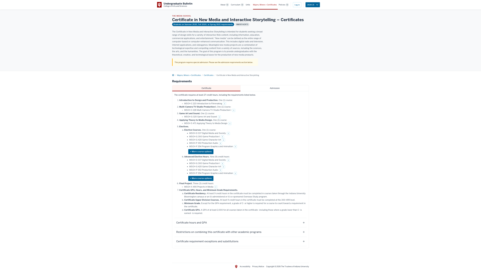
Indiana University (301, 266)
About (222, 5)
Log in (297, 5)
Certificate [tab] (206, 88)
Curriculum (235, 5)
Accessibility (245, 266)
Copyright (270, 266)
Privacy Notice (258, 266)
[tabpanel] (240, 169)
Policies (282, 5)
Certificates (208, 75)
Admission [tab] (275, 88)
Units (248, 5)
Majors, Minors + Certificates (265, 5)
